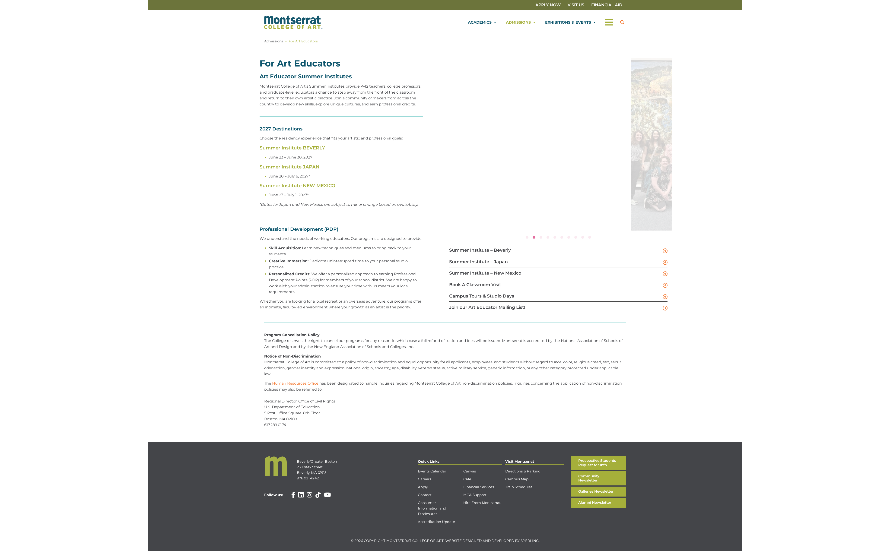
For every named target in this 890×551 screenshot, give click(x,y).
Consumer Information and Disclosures (432, 508)
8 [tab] (575, 237)
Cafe (467, 479)
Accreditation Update (436, 521)
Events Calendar (432, 471)
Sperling (530, 540)
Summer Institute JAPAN (289, 167)
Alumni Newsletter (594, 502)
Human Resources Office (295, 383)
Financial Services (478, 487)
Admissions (518, 22)
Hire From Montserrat (482, 502)
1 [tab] (527, 237)
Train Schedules (518, 487)
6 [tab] (561, 237)
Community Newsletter (588, 478)
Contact (425, 495)
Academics (480, 22)
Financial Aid (606, 5)
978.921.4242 (308, 478)
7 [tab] (568, 237)
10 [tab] (589, 237)
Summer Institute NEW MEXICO (297, 185)
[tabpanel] (535, 61)
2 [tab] (534, 237)
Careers (424, 479)
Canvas (469, 471)
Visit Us (576, 5)
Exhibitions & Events (568, 22)
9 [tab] (582, 237)
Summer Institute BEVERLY (292, 148)
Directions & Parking (522, 471)
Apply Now (548, 5)
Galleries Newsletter (595, 491)
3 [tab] (541, 237)
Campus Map (516, 479)
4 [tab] (548, 237)
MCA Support (474, 495)
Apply (423, 487)
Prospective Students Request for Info (597, 462)
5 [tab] (555, 237)
